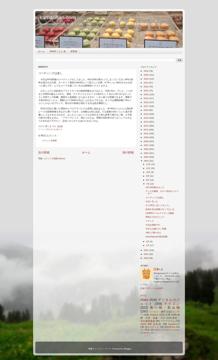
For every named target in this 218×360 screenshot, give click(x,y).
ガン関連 (144, 330)
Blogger (127, 349)
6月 (148, 241)
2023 (146, 83)
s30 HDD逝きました (154, 187)
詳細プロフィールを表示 (151, 288)
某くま (160, 269)
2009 (146, 137)
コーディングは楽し (154, 197)
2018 (146, 102)
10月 (148, 172)
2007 (146, 145)
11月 (148, 168)
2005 (146, 153)
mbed (143, 324)
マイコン (172, 303)
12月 (148, 164)
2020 (146, 94)
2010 (146, 133)
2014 (146, 118)
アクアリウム (167, 321)
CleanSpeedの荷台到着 (156, 237)
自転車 (157, 324)
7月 (148, 184)
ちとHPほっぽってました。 (158, 205)
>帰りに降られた (153, 233)
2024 (146, 79)
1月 (148, 245)
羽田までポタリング (154, 217)
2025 (146, 75)
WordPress (170, 327)
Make (144, 300)
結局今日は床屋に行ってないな (160, 209)
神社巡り (147, 333)
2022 (146, 87)
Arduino (154, 314)
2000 (146, 258)
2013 (146, 122)
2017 (146, 106)
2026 (146, 71)
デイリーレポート (54, 129)
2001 (146, 254)
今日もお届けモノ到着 (155, 229)
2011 (146, 130)
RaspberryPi (174, 324)
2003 (146, 161)
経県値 (73, 51)
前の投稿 (128, 152)
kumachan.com (58, 17)
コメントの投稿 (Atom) (54, 158)
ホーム (41, 51)
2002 (146, 250)
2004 (146, 157)
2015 (146, 114)
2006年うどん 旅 (57, 51)
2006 (146, 149)
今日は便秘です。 (153, 225)
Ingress (158, 330)
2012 (146, 126)
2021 (146, 91)
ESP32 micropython (172, 330)
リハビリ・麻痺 (157, 311)
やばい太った (151, 201)
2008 (146, 141)
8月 (148, 180)
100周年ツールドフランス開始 (159, 213)
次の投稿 (44, 152)
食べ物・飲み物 (165, 307)
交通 (167, 314)
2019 (146, 98)
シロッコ (149, 221)
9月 (148, 176)
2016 (146, 110)
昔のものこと (152, 327)
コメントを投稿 (49, 140)
